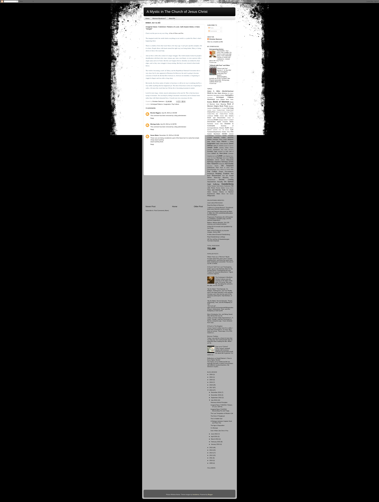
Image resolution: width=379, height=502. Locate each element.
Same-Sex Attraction (221, 177)
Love (220, 155)
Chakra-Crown (221, 110)
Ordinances (210, 167)
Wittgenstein (211, 195)
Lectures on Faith (223, 151)
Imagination (167, 104)
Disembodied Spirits (214, 121)
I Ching (230, 141)
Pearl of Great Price (226, 167)
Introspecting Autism (216, 49)
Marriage (219, 158)
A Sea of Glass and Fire (176, 33)
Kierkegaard (216, 149)
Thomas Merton (220, 188)
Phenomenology (211, 169)
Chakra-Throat (223, 114)
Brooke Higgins (155, 113)
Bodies (209, 102)
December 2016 (216, 392)
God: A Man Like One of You (219, 430)
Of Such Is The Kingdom (215, 326)
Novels (216, 166)
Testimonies (227, 186)
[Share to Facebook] (183, 102)
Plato (232, 169)
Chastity (231, 114)
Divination (225, 121)
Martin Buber (226, 158)
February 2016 (216, 441)
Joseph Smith (212, 147)
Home (147, 18)
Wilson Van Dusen (227, 193)
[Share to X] (181, 102)
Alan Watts (217, 93)
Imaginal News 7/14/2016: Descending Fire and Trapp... (220, 410)
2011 (211, 458)
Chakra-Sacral (219, 112)
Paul (217, 167)
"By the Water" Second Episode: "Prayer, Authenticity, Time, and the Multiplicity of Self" (220, 302)
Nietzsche (221, 163)
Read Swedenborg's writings (216, 237)
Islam (217, 143)
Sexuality (220, 181)
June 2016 (214, 434)
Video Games (212, 192)
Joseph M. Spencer (228, 145)
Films (228, 131)
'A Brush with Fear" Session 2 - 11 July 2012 (224, 69)
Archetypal (209, 97)
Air (213, 93)
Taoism (209, 186)
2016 (211, 390)
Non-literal (209, 165)
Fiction (224, 131)
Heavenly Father (220, 137)
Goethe (225, 135)
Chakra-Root (211, 112)
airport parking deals (156, 141)
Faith (231, 129)
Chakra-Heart (229, 110)
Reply (152, 118)
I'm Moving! (214, 428)
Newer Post (150, 206)
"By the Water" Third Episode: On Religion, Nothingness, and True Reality (219, 289)
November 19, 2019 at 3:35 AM (169, 135)
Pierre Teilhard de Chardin (223, 169)
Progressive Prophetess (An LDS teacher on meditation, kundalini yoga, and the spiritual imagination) (220, 218)
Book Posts (224, 106)
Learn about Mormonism (215, 203)
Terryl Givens (220, 186)
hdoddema (196, 494)
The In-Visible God (216, 418)
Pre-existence (229, 171)
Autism (222, 99)
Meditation (210, 160)
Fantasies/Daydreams (214, 131)
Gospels (230, 135)
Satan (232, 177)
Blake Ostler (229, 99)
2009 (211, 463)
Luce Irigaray (226, 156)
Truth (223, 190)
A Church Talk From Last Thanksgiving (219, 267)
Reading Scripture (222, 173)
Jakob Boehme (224, 143)
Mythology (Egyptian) (214, 161)
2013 (211, 453)
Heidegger (215, 139)
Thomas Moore (229, 188)
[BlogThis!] (179, 102)
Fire (232, 131)
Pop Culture (175, 104)
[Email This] (177, 102)
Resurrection (216, 175)
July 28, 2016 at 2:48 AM (169, 113)
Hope (218, 141)
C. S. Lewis (223, 108)
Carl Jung (230, 108)
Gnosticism (218, 135)
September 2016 (216, 397)
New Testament (212, 163)
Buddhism (216, 108)
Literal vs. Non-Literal (219, 153)
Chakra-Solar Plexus (228, 112)
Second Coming (226, 179)
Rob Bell (225, 175)
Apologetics (229, 95)
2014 (211, 450)
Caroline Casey (211, 110)
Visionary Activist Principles (219, 402)
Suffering (216, 184)
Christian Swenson (215, 39)
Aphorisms (210, 95)
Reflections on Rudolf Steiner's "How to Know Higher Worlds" (219, 359)
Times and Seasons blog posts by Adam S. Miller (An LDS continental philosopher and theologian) (220, 213)
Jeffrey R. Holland (218, 145)
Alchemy (224, 93)
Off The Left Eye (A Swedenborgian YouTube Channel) (218, 240)
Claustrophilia (221, 51)
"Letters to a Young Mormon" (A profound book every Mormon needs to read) (220, 208)
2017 (211, 387)
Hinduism (230, 139)
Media (231, 158)
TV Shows (229, 190)
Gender (224, 134)
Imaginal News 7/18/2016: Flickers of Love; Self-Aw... (221, 405)
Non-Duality (229, 163)
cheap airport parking (157, 140)
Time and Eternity (214, 190)
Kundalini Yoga (212, 151)
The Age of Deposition (217, 425)
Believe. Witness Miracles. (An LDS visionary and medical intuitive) (218, 223)
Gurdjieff (209, 137)
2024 (211, 377)
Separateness (211, 181)
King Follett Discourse (227, 149)
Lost (216, 156)
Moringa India (155, 124)
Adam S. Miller (213, 91)
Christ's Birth (223, 116)
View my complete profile (215, 42)
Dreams (221, 128)
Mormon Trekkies (212, 336)
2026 (211, 374)
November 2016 (216, 395)
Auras (217, 99)
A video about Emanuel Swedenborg (218, 234)
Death (216, 120)
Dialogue (221, 120)
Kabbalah (209, 149)
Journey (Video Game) (226, 147)
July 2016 (214, 400)
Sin (225, 181)
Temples (214, 186)
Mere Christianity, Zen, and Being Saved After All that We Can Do (219, 315)
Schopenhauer (211, 179)
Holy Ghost (211, 141)
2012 (211, 455)
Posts (211, 28)
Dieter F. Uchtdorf (228, 120)
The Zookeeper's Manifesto (224, 277)
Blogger (210, 494)
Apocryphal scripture (219, 95)
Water (218, 193)
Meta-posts (229, 160)
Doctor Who (219, 123)
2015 (211, 447)
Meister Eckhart (220, 160)
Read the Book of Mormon (215, 205)
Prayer (221, 171)
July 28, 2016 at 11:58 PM (168, 124)
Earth (227, 128)
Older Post (198, 206)
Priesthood (210, 173)
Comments (213, 31)
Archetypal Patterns (157, 104)
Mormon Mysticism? (159, 18)
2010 (211, 460)
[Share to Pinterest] (185, 102)
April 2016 (214, 436)
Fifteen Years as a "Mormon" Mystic (218, 257)
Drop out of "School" (221, 346)
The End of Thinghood (218, 416)
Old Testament (227, 166)
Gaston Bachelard (213, 134)
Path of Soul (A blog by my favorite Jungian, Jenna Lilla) (218, 231)
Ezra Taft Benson (224, 129)
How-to (224, 141)
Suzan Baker (154, 135)
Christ (216, 116)
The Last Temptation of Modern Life (222, 413)
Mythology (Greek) (227, 161)
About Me (172, 18)
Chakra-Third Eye (212, 114)
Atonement (211, 99)
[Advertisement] (174, 190)
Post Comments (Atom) (161, 210)
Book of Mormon (221, 101)
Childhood (210, 116)
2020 (211, 379)
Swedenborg (227, 184)
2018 (211, 385)
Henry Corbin (223, 139)
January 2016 (215, 444)
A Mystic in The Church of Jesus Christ (177, 12)
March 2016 (215, 439)
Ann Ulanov (230, 93)
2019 (211, 382)
